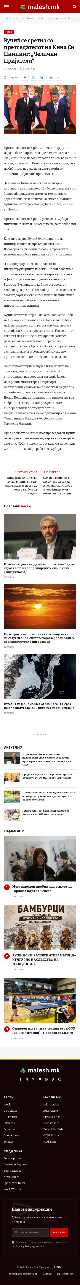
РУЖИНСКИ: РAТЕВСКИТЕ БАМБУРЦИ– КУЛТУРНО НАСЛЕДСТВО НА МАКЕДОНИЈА (44, 959)
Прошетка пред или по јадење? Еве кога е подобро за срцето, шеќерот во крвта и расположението (48, 796)
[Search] (74, 6)
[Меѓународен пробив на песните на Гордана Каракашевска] (40, 858)
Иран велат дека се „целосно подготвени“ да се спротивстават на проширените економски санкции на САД (39, 568)
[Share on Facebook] (25, 77)
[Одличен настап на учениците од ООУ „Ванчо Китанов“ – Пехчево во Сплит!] (40, 1000)
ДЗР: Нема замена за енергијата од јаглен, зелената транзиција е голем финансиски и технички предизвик (57, 485)
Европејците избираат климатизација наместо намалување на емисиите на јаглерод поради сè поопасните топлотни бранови (39, 638)
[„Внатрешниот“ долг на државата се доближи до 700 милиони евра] (12, 815)
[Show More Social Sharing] (58, 77)
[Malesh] (40, 6)
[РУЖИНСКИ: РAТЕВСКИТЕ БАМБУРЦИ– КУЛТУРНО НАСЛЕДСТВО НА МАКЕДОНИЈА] (40, 927)
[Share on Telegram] (41, 77)
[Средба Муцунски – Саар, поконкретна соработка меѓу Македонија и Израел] (12, 779)
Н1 (53, 174)
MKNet (58, 1267)
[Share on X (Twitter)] (33, 77)
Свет (8, 32)
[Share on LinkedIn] (50, 77)
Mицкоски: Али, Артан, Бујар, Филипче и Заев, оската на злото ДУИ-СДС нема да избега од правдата (20, 485)
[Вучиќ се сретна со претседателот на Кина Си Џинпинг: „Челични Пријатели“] (40, 133)
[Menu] (6, 6)
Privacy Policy (23, 1246)
